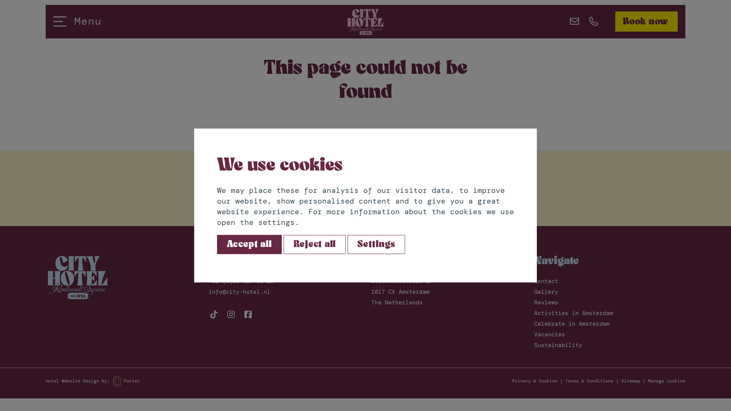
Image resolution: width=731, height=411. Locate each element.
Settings (376, 244)
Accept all (249, 244)
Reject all (315, 244)
